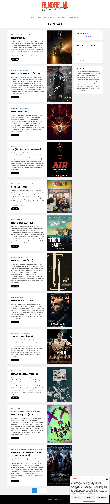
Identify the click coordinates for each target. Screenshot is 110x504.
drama (22, 146)
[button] (107, 479)
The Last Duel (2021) (22, 260)
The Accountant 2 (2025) (25, 73)
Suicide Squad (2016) (23, 414)
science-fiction (33, 411)
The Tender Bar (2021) (23, 222)
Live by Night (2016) (22, 336)
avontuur (26, 108)
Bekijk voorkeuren (102, 497)
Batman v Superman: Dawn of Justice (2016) (27, 454)
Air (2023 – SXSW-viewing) (26, 149)
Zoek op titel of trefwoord (45, 17)
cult (24, 184)
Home (32, 17)
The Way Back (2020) (22, 300)
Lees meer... (15, 59)
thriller (31, 34)
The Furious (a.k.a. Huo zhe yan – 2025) (86, 57)
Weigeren (89, 497)
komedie (26, 146)
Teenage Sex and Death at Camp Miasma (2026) (88, 48)
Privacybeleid (92, 501)
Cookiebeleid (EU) (73, 17)
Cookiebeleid (86, 501)
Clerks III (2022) (20, 187)
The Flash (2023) (20, 111)
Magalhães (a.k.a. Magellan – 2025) (85, 54)
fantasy (32, 449)
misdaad (28, 34)
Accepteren (77, 497)
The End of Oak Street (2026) (84, 51)
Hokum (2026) (80, 60)
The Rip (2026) (18, 37)
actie (24, 34)
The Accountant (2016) (24, 374)
